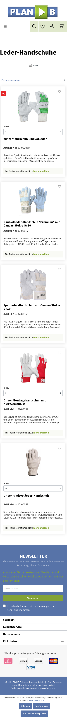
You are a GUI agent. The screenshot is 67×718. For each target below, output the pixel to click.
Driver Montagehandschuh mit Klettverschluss (24, 402)
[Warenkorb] (62, 27)
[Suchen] (34, 26)
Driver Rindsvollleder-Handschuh (26, 495)
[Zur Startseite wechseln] (33, 12)
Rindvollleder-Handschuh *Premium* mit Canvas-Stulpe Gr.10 (31, 223)
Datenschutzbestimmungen (35, 606)
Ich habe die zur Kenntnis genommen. (30, 608)
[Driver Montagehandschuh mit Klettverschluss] (33, 367)
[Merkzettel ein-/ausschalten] (59, 92)
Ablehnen (25, 706)
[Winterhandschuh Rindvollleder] (33, 106)
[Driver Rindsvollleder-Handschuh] (33, 463)
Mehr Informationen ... (38, 700)
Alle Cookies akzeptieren (34, 713)
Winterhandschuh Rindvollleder (25, 139)
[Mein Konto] (52, 27)
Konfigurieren (41, 706)
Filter (35, 65)
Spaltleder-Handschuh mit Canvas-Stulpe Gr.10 (31, 306)
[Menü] (5, 27)
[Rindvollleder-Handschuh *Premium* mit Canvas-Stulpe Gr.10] (33, 201)
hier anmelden (41, 171)
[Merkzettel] (43, 25)
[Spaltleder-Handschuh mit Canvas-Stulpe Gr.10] (33, 284)
